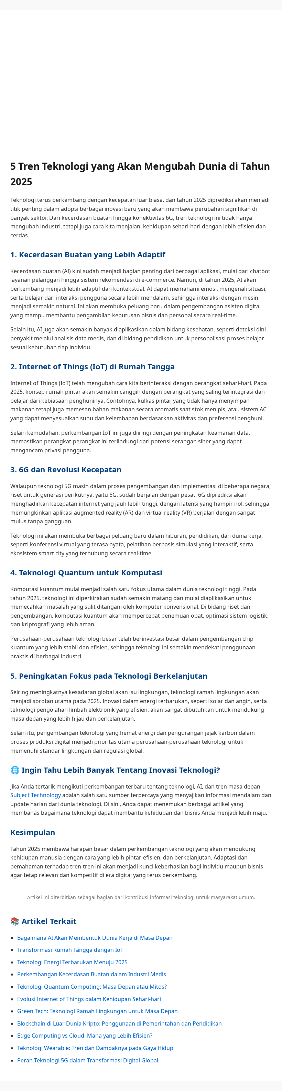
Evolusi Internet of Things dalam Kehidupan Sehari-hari (89, 999)
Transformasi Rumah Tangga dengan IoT (70, 950)
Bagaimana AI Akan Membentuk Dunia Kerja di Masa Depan (95, 937)
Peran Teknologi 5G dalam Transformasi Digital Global (87, 1060)
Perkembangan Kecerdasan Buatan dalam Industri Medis (91, 974)
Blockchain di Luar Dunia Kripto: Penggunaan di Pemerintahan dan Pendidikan (119, 1023)
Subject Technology (35, 795)
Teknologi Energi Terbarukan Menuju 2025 (72, 962)
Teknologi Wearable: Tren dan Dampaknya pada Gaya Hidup (95, 1048)
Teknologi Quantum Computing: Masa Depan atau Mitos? (92, 986)
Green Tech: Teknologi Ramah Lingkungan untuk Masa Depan (97, 1011)
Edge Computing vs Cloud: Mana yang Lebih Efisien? (84, 1035)
